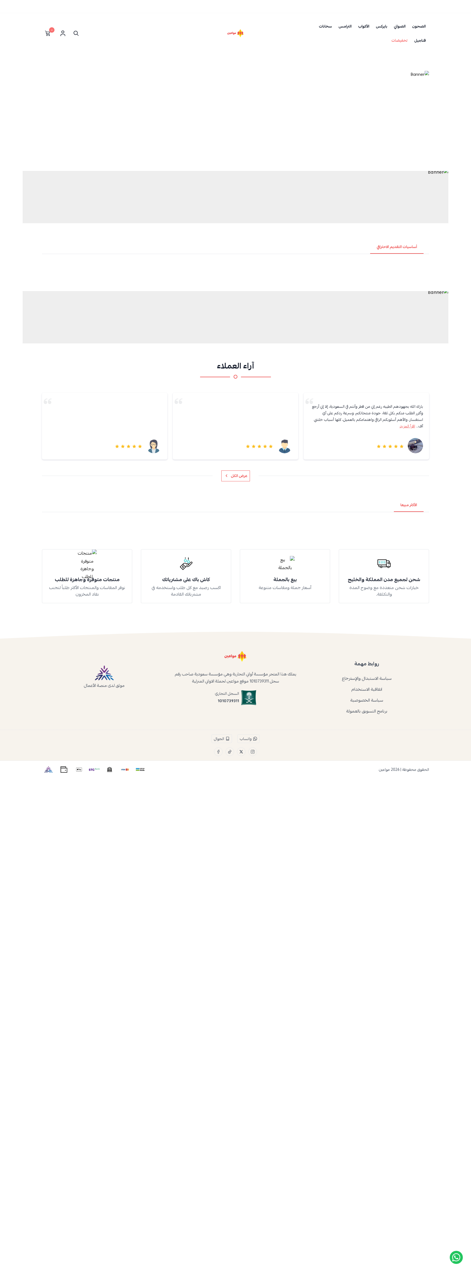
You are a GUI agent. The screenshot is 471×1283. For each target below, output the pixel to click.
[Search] (74, 33)
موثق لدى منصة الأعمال (104, 685)
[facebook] (218, 751)
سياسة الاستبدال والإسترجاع (367, 678)
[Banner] (235, 119)
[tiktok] (229, 751)
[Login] (62, 33)
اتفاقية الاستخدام (366, 689)
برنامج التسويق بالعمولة (366, 711)
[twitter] (241, 751)
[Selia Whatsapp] (456, 1257)
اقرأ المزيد (407, 426)
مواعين (384, 769)
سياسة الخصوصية (366, 700)
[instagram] (252, 751)
